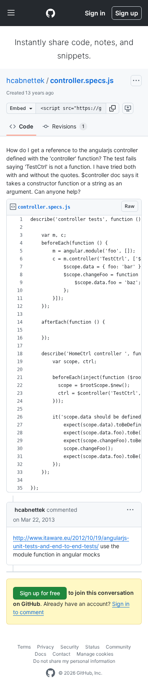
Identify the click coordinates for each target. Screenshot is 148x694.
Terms (24, 647)
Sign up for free (40, 593)
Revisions (68, 126)
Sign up (126, 13)
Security (69, 647)
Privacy (45, 647)
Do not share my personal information (74, 661)
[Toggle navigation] (11, 13)
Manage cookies (95, 654)
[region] (74, 353)
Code (26, 126)
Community (118, 647)
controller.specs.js (82, 80)
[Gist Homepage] (50, 13)
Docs (40, 654)
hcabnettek (25, 80)
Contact (61, 654)
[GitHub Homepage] (50, 673)
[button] (112, 108)
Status (92, 647)
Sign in (95, 13)
